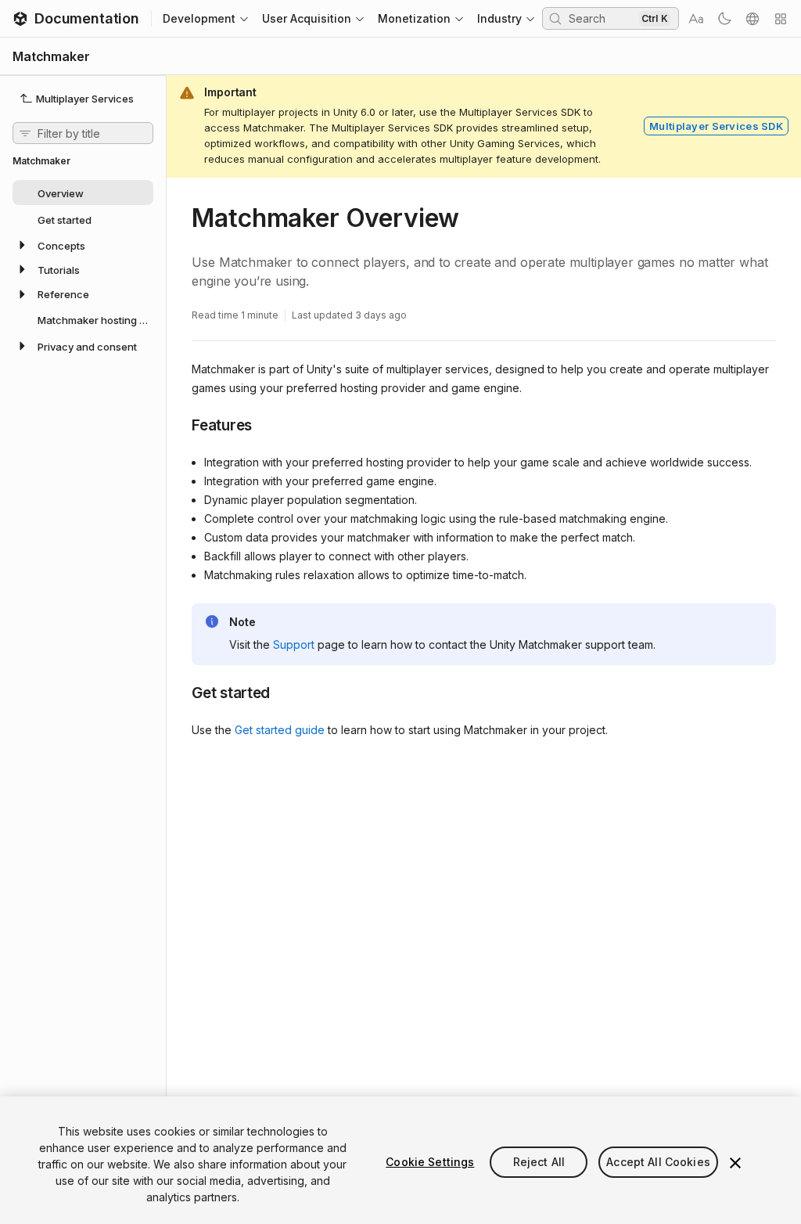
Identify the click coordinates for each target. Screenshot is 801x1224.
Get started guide (280, 729)
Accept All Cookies (658, 1161)
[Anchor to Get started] (180, 692)
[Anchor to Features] (180, 424)
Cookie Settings (430, 1161)
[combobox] (602, 18)
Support (293, 644)
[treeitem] (83, 192)
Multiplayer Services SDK (716, 126)
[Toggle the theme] (724, 19)
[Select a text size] (696, 19)
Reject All (539, 1161)
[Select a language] (752, 19)
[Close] (735, 1163)
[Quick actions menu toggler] (781, 19)
